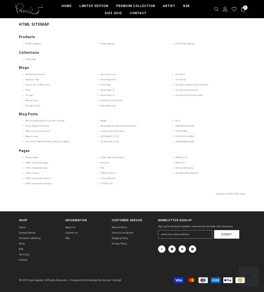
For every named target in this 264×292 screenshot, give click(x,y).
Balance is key (32, 80)
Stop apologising (108, 106)
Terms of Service (107, 178)
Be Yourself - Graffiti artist (38, 85)
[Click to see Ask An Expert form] (248, 276)
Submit (226, 234)
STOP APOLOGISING (185, 136)
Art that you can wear (35, 74)
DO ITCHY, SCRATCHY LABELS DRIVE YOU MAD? (47, 142)
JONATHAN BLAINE (184, 142)
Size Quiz (104, 163)
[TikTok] (192, 249)
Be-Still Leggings (33, 44)
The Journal (180, 80)
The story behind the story (187, 90)
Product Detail (32, 157)
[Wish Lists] (234, 9)
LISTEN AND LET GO (109, 136)
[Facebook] (161, 249)
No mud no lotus (33, 106)
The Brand (180, 74)
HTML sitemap (32, 173)
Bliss (28, 90)
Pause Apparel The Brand (37, 126)
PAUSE (103, 121)
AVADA (231, 194)
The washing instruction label (189, 95)
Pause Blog (105, 85)
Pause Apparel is (108, 80)
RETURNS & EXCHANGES (186, 173)
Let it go (29, 95)
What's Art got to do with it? (38, 131)
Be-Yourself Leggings (185, 44)
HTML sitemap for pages (37, 163)
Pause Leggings (107, 44)
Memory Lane (32, 100)
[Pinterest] (182, 249)
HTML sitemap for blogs (37, 168)
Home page (31, 59)
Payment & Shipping (184, 168)
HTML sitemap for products (38, 178)
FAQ (102, 168)
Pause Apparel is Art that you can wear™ (118, 126)
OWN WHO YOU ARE (184, 126)
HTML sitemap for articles (112, 157)
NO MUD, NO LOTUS (109, 142)
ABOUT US (180, 163)
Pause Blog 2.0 (107, 95)
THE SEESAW (181, 131)
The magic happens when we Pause (191, 85)
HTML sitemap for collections (39, 184)
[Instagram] (172, 249)
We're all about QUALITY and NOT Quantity (45, 121)
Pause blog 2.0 (107, 90)
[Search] (216, 9)
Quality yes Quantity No (111, 100)
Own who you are (108, 74)
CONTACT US (106, 184)
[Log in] (225, 9)
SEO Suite (240, 194)
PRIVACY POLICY (108, 173)
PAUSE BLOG (181, 157)
